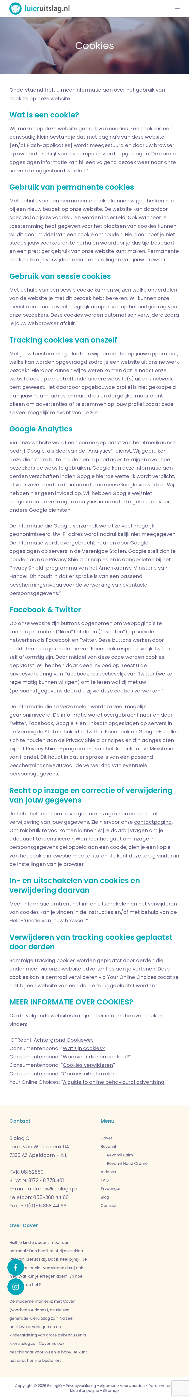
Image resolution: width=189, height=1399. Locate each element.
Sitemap (111, 1390)
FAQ (105, 1180)
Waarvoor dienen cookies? (96, 1056)
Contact (109, 1205)
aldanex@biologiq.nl (53, 1188)
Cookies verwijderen (88, 1065)
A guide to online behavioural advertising (113, 1082)
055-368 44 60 (51, 1197)
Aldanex (108, 1172)
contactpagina (153, 822)
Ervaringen (111, 1188)
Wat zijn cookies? (84, 1048)
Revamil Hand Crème (127, 1163)
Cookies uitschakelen (89, 1073)
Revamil (108, 1146)
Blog (105, 1197)
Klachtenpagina (84, 1390)
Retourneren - (161, 1385)
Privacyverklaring (81, 1385)
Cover (106, 1138)
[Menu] (177, 8)
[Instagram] (15, 1286)
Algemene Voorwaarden (122, 1385)
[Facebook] (15, 1267)
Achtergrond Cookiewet (63, 1040)
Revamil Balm (120, 1155)
